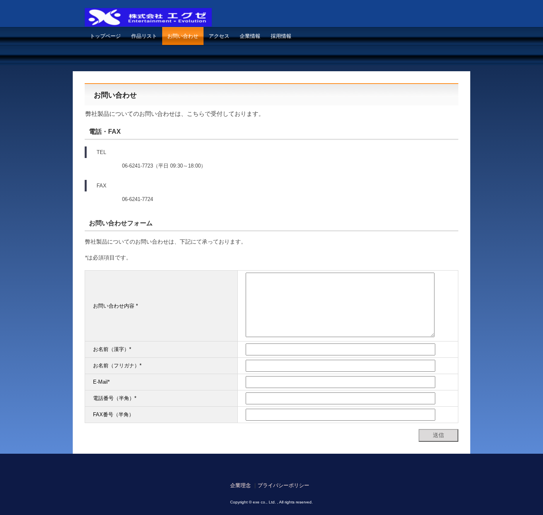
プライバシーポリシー (283, 485)
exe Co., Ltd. (152, 21)
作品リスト (144, 36)
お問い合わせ (182, 36)
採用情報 (281, 36)
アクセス (219, 36)
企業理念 (240, 485)
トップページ (105, 36)
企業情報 (250, 36)
